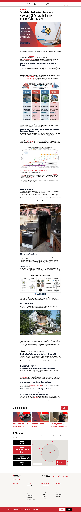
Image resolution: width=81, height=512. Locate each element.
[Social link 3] (17, 479)
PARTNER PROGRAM (35, 4)
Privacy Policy (58, 496)
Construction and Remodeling (46, 500)
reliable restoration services (29, 59)
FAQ (41, 4)
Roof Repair (43, 494)
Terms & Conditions (59, 494)
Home (57, 485)
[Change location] (60, 4)
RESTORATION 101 (28, 4)
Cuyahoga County (29, 179)
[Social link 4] (19, 479)
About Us (57, 487)
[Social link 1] (13, 479)
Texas (14, 490)
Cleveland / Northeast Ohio (17, 487)
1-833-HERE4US (66, 5)
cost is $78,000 (36, 397)
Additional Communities (61, 462)
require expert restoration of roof (30, 78)
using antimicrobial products (30, 76)
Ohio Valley (15, 485)
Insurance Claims (44, 492)
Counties (59, 464)
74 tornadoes (31, 56)
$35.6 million (31, 177)
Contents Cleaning (30, 495)
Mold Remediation (30, 493)
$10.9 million (48, 179)
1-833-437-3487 (23, 336)
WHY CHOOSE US (47, 4)
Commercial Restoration (31, 499)
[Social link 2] (15, 479)
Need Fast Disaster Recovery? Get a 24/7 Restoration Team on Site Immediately (34, 401)
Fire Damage (29, 487)
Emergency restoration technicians (26, 340)
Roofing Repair (29, 497)
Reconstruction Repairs (31, 501)
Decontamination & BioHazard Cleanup (32, 491)
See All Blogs (64, 408)
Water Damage (29, 485)
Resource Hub (58, 490)
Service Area (44, 496)
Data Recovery (44, 487)
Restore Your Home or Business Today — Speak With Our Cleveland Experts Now (34, 170)
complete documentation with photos (35, 385)
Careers (57, 492)
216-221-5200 (57, 5)
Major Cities (60, 461)
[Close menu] (59, 475)
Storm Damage (44, 498)
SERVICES (22, 4)
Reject (69, 509)
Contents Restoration (45, 485)
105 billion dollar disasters (29, 141)
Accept (62, 509)
